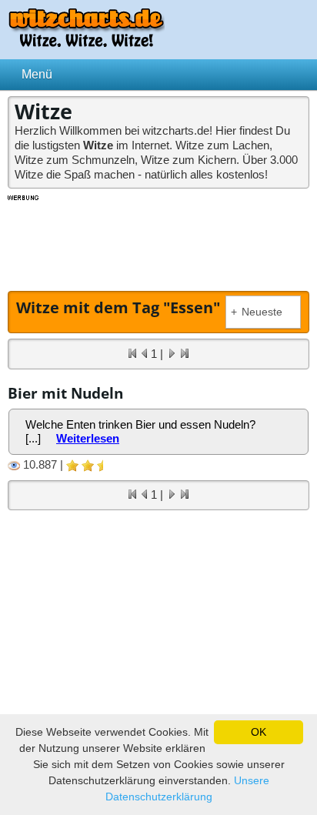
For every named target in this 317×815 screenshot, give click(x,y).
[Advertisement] (158, 240)
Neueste (256, 312)
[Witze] (86, 42)
